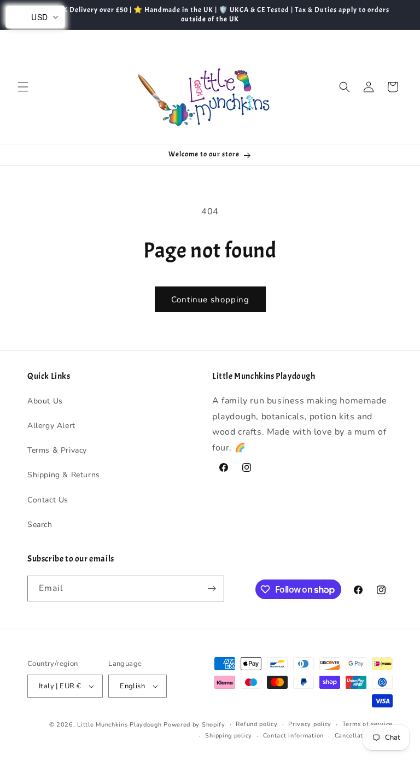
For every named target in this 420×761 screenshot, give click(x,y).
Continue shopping (210, 299)
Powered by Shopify (194, 725)
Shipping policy (228, 735)
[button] (23, 87)
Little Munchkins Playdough (119, 725)
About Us (45, 401)
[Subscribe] (212, 588)
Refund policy (256, 724)
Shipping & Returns (63, 475)
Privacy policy (309, 724)
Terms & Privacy (57, 450)
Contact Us (47, 500)
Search (39, 524)
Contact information (293, 735)
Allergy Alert (51, 425)
